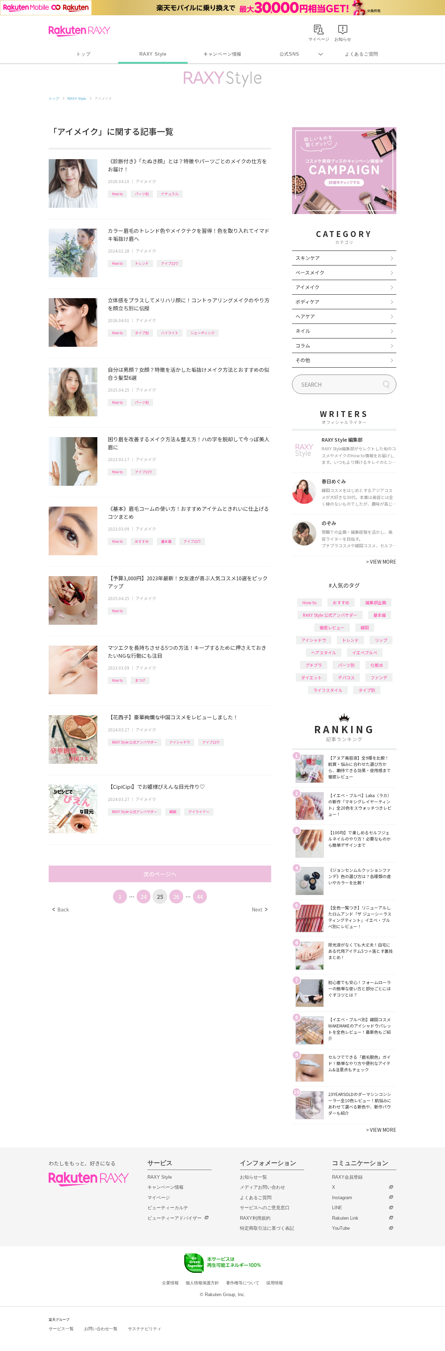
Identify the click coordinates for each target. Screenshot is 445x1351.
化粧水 (377, 665)
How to (117, 193)
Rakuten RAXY (79, 31)
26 (176, 896)
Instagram (342, 1197)
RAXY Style (153, 54)
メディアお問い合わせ (262, 1187)
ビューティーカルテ (167, 1207)
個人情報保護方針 (202, 1282)
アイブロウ (169, 263)
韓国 (172, 811)
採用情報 (274, 1282)
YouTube (341, 1228)
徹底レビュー (332, 627)
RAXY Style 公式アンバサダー (134, 742)
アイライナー (198, 811)
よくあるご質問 (361, 54)
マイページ (158, 1197)
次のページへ (160, 874)
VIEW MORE (381, 561)
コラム (303, 345)
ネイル (303, 330)
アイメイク (146, 181)
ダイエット (311, 677)
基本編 (166, 541)
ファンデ (379, 677)
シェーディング (203, 332)
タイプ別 (142, 332)
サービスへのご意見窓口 (265, 1207)
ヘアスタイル (323, 652)
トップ (83, 54)
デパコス (346, 677)
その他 (303, 360)
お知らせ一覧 (253, 1177)
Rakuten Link (345, 1218)
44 (200, 896)
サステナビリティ (144, 1328)
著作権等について (242, 1282)
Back (60, 909)
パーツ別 (142, 193)
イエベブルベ (364, 652)
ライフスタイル (327, 690)
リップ (381, 640)
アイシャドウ (179, 742)
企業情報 (170, 1282)
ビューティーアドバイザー (174, 1218)
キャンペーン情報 (222, 54)
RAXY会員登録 (347, 1177)
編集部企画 (375, 602)
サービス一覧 (61, 1328)
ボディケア (307, 301)
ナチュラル (169, 193)
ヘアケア (305, 316)
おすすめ (142, 541)
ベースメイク (310, 272)
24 (143, 896)
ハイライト (169, 332)
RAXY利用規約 (255, 1218)
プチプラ (313, 665)
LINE (337, 1207)
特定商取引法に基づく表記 (267, 1228)
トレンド (142, 263)
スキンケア (308, 257)
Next (259, 909)
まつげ (140, 680)
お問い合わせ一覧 (101, 1328)
